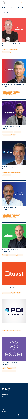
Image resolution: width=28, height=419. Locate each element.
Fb (21, 415)
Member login (5, 394)
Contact (4, 401)
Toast (18, 292)
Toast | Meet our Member (10, 287)
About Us (4, 396)
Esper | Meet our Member (10, 363)
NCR (14, 134)
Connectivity (16, 214)
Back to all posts (8, 12)
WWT (14, 94)
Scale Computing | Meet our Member (13, 167)
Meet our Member (14, 49)
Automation (16, 91)
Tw (17, 415)
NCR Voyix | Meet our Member (11, 126)
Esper (4, 368)
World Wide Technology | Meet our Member (13, 85)
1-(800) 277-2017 (5, 409)
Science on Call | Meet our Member (13, 44)
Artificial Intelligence (7, 91)
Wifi (14, 217)
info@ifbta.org (5, 411)
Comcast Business (7, 214)
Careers (4, 398)
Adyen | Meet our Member (10, 249)
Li (13, 415)
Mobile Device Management (9, 370)
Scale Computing (6, 175)
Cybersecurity (17, 131)
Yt (24, 415)
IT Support (5, 49)
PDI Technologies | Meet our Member (13, 325)
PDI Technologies (17, 330)
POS (14, 292)
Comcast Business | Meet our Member (11, 208)
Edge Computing (6, 172)
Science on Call (6, 52)
